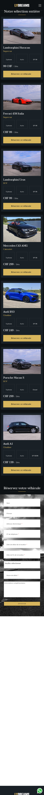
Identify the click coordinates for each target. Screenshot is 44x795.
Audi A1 (8, 444)
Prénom (9, 513)
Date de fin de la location (16, 555)
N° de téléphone (13, 534)
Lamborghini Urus (14, 180)
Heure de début (12, 575)
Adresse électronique (14, 524)
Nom (8, 503)
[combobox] (22, 564)
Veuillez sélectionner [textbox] (13, 563)
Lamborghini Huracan (16, 48)
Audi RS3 (9, 312)
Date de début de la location (17, 545)
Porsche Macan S (13, 378)
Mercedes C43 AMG (15, 246)
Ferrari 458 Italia (13, 113)
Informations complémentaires (14, 583)
